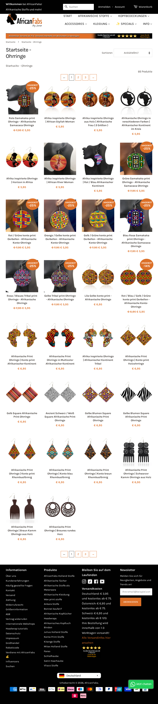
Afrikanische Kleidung (56, 594)
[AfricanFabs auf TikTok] (90, 582)
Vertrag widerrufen (16, 618)
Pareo (47, 651)
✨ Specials (125, 24)
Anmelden (104, 6)
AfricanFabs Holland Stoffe (59, 575)
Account (120, 6)
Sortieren (107, 52)
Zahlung (10, 599)
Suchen (10, 666)
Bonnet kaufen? (53, 608)
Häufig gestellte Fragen (19, 585)
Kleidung (100, 24)
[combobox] (78, 7)
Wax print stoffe (53, 599)
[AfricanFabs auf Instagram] (84, 582)
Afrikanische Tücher (55, 580)
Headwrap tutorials (17, 628)
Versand (10, 595)
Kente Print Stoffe (54, 636)
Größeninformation (17, 609)
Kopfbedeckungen (132, 16)
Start (67, 16)
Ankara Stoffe (51, 603)
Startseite (10, 42)
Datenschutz (13, 633)
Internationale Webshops (20, 623)
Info (146, 24)
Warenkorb (145, 6)
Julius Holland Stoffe (56, 632)
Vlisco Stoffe (51, 665)
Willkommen (14, 4)
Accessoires (75, 24)
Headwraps (50, 618)
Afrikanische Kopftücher (58, 613)
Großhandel (12, 643)
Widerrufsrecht (14, 604)
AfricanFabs (91, 682)
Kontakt (10, 590)
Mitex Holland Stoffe (55, 646)
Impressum (12, 638)
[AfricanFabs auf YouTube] (102, 582)
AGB (8, 614)
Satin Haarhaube (53, 660)
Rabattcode (12, 647)
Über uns (11, 575)
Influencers (12, 661)
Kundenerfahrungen (17, 580)
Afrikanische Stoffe (94, 16)
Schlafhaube (51, 656)
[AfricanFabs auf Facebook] (96, 582)
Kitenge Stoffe (52, 641)
